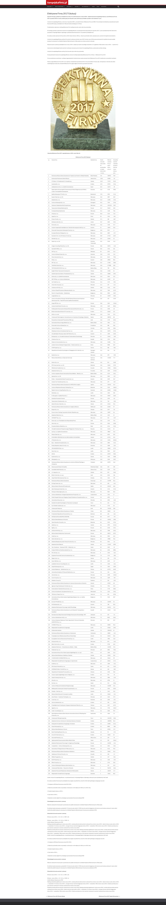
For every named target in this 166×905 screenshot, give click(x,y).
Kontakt (98, 6)
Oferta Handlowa (103, 6)
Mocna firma (76, 6)
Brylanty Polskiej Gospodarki (59, 6)
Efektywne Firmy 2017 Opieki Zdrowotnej (108, 896)
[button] (52, 6)
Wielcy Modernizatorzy (85, 6)
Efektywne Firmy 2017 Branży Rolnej (56, 896)
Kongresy (93, 6)
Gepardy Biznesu (49, 6)
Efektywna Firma (69, 6)
